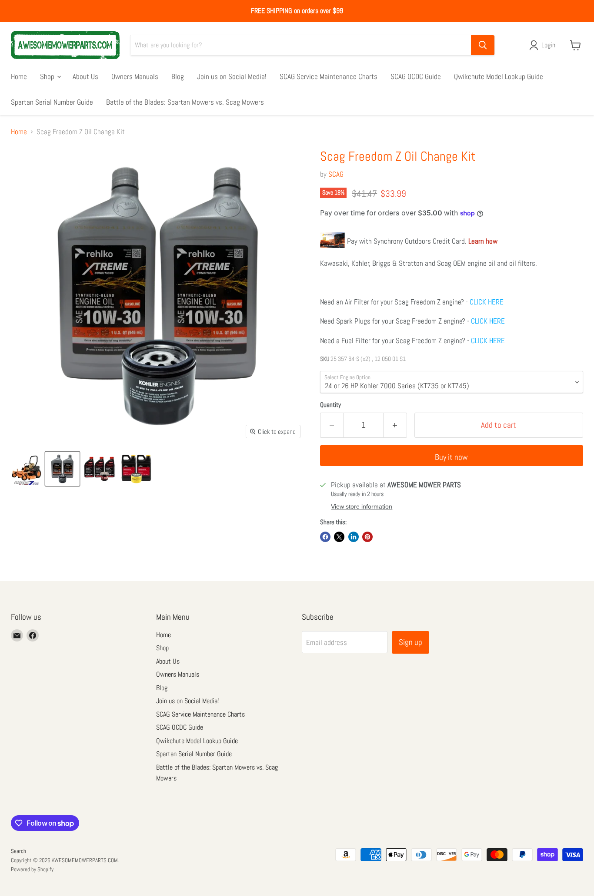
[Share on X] (339, 537)
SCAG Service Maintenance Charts (328, 76)
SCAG (336, 174)
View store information (361, 506)
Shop (48, 76)
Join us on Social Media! (232, 76)
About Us (85, 76)
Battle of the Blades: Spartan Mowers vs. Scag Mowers (185, 101)
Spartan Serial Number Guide (52, 101)
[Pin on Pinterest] (367, 537)
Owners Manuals (134, 76)
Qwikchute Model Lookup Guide (498, 76)
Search (18, 851)
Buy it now (451, 457)
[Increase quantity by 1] (395, 425)
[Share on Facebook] (325, 537)
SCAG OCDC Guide (415, 76)
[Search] (482, 45)
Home (19, 76)
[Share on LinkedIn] (353, 537)
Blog (177, 76)
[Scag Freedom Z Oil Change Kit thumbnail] (26, 469)
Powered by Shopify (32, 869)
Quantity (330, 404)
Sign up (410, 642)
